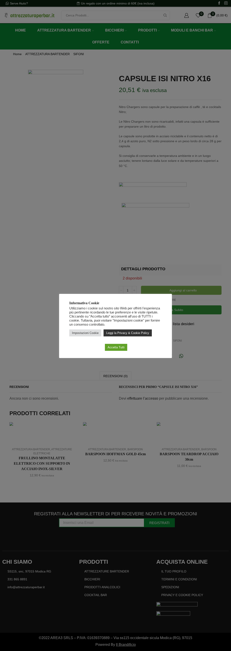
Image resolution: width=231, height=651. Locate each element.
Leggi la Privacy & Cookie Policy (127, 333)
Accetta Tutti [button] (116, 347)
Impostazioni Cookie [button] (85, 333)
